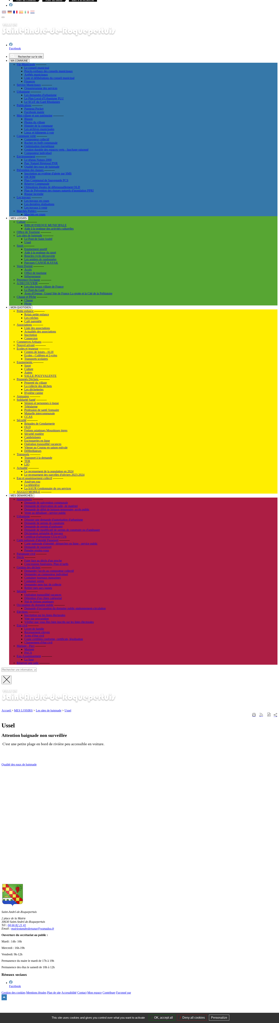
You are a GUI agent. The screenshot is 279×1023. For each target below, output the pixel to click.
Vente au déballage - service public (45, 512)
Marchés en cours (34, 214)
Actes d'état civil (34, 635)
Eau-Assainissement (29, 656)
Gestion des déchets (28, 567)
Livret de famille (34, 628)
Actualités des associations (40, 331)
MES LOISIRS (23, 710)
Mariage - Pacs (26, 645)
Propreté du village (35, 382)
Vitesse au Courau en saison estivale (46, 447)
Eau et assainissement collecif (34, 478)
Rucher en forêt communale (41, 142)
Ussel (27, 242)
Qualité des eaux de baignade (41, 166)
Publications (24, 105)
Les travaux (24, 197)
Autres (28, 372)
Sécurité (21, 420)
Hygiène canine (33, 392)
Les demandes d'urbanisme (40, 95)
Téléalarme (31, 406)
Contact (82, 992)
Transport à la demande (38, 457)
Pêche (28, 303)
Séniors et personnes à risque (41, 403)
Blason (28, 119)
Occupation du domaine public (35, 605)
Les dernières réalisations (39, 204)
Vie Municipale (26, 64)
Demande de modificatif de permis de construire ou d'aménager (62, 529)
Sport (20, 245)
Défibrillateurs (32, 450)
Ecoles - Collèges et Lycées (40, 355)
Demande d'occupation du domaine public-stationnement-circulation (65, 608)
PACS (28, 652)
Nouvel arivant (26, 345)
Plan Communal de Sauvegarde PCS (46, 180)
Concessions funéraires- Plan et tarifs (46, 564)
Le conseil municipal (36, 67)
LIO (26, 464)
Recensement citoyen (37, 632)
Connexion (31, 338)
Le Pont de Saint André (38, 238)
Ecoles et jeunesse (27, 348)
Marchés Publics (26, 211)
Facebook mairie (34, 112)
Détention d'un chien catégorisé (43, 598)
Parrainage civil (26, 553)
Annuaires (23, 396)
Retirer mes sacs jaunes (38, 587)
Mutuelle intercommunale (39, 413)
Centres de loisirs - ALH (39, 352)
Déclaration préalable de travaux (43, 533)
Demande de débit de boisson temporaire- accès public (56, 509)
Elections (22, 611)
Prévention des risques (30, 170)
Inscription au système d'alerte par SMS (48, 173)
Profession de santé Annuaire (41, 410)
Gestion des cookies (13, 992)
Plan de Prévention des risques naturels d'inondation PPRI (59, 190)
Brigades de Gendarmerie (39, 423)
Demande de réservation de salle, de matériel (51, 506)
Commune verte (26, 136)
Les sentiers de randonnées (40, 259)
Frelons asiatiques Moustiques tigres (45, 430)
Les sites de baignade (29, 235)
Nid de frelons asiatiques (39, 601)
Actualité (22, 468)
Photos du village (34, 122)
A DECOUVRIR (27, 283)
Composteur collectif (36, 139)
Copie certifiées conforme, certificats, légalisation (53, 639)
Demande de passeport (37, 547)
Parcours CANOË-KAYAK (41, 262)
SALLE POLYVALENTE (40, 375)
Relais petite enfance (36, 314)
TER (27, 461)
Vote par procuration (36, 618)
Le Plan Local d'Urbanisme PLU (44, 98)
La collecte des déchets (38, 386)
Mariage (29, 649)
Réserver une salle (28, 663)
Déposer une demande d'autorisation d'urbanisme (53, 519)
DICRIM (29, 176)
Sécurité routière (34, 433)
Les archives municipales (39, 129)
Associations (24, 324)
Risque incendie (33, 194)
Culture (21, 221)
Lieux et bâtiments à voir (39, 132)
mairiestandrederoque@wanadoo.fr (32, 928)
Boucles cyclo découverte (39, 256)
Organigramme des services (40, 88)
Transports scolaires (36, 358)
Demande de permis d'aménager (43, 526)
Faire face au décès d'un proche (43, 560)
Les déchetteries (33, 389)
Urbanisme (23, 91)
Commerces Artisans (29, 341)
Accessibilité (68, 992)
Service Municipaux (29, 84)
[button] (269, 715)
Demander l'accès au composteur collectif (49, 570)
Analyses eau (32, 481)
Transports (23, 454)
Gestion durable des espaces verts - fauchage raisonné (56, 149)
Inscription (30, 335)
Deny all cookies (193, 1017)
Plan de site (54, 992)
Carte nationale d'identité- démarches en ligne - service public (61, 543)
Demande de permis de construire (44, 523)
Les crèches (31, 317)
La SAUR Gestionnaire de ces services (47, 488)
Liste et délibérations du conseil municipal (49, 78)
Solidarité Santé (26, 399)
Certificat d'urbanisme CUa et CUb (45, 536)
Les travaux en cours (36, 200)
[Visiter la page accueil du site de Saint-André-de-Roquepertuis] (64, 704)
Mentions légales (36, 992)
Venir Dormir (25, 266)
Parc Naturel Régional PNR (41, 163)
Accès (28, 269)
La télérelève (32, 485)
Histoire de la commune (38, 125)
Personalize (219, 1017)
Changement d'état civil (38, 642)
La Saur (29, 659)
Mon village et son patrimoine (34, 115)
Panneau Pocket (33, 108)
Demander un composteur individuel (46, 574)
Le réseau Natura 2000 (38, 159)
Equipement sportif (35, 249)
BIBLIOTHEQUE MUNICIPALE (45, 225)
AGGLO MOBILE (28, 491)
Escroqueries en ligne (37, 440)
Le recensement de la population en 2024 (48, 471)
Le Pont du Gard (34, 290)
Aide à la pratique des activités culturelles (49, 228)
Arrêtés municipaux (36, 74)
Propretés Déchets (28, 379)
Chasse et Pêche (26, 296)
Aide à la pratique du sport (40, 252)
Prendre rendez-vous (36, 550)
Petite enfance (25, 311)
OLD (27, 427)
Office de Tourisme (28, 232)
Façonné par (123, 992)
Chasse (28, 300)
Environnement (26, 156)
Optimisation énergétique (39, 146)
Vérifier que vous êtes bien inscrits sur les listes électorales (59, 622)
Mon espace (94, 992)
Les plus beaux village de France (44, 286)
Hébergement (32, 276)
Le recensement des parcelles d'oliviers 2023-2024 (54, 474)
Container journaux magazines (42, 577)
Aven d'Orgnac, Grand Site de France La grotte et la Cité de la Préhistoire (68, 293)
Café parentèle (33, 321)
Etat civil (22, 625)
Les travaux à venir (35, 207)
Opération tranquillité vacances (42, 444)
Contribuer (108, 992)
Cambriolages (32, 437)
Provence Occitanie (28, 279)
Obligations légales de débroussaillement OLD (52, 187)
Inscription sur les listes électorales (44, 615)
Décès (20, 557)
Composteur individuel (38, 153)
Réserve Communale (36, 183)
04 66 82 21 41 (17, 925)
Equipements (25, 362)
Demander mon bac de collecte (42, 584)
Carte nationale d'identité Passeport (37, 540)
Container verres (34, 581)
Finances (29, 81)
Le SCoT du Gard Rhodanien (42, 101)
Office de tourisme (35, 273)
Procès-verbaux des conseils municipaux (48, 71)
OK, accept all (163, 1017)
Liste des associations (37, 328)
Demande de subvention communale (46, 502)
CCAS (28, 416)
